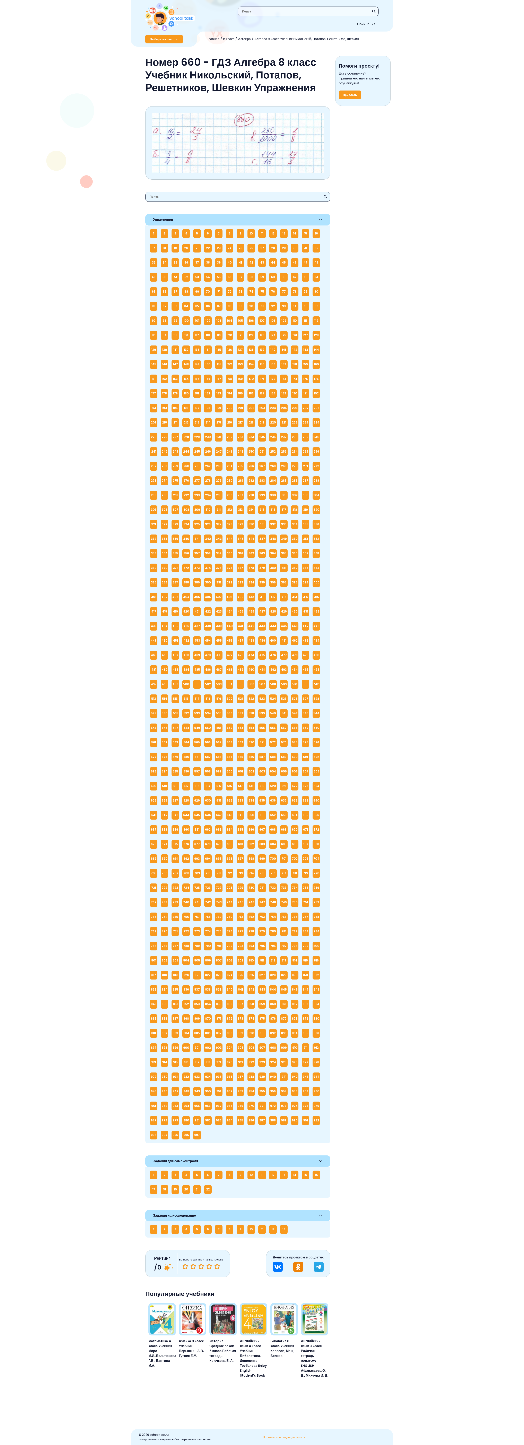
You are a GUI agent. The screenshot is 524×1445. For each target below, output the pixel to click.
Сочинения (366, 24)
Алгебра (244, 39)
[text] (217, 1266)
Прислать (350, 95)
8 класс (228, 39)
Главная (213, 39)
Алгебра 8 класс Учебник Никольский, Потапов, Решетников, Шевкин (306, 39)
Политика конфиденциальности (284, 1437)
